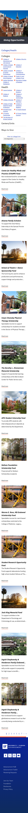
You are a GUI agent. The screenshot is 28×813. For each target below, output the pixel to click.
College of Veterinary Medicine (19, 105)
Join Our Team (8, 781)
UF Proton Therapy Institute (21, 114)
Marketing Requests (10, 772)
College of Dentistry (19, 91)
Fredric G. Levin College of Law (20, 77)
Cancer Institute (7, 90)
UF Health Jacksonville (6, 114)
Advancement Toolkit (10, 770)
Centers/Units (7, 123)
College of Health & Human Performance (8, 72)
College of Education (19, 65)
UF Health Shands (21, 109)
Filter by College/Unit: (14, 136)
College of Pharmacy (19, 100)
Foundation (7, 783)
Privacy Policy (8, 789)
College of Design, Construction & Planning (8, 66)
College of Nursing (8, 100)
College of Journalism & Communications (20, 72)
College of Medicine (6, 95)
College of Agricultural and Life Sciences (7, 61)
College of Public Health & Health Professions (7, 105)
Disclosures (7, 786)
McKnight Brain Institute (7, 110)
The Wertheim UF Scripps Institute (8, 118)
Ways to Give (7, 130)
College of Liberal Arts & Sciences (8, 77)
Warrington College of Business (21, 81)
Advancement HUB (9, 767)
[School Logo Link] (13, 746)
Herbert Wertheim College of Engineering (8, 82)
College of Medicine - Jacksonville (19, 96)
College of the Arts (21, 59)
